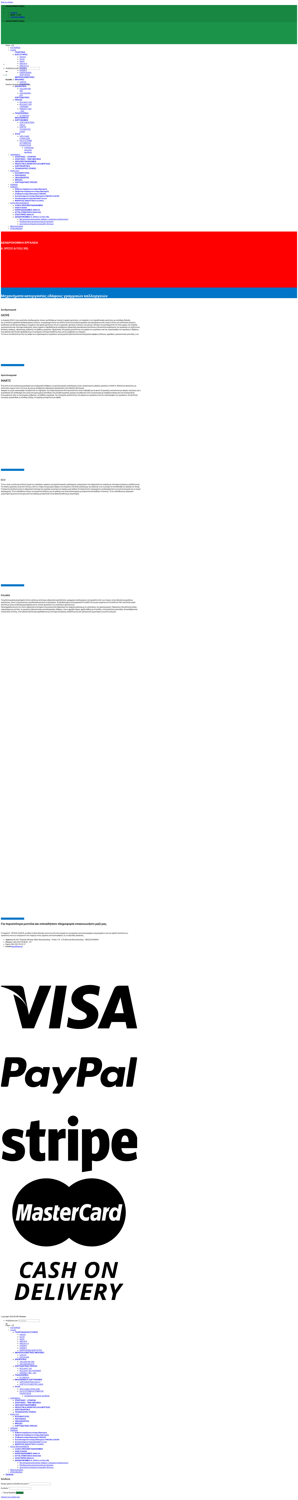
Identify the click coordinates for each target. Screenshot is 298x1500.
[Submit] (6, 71)
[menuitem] (23, 54)
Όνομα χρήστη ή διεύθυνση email (15, 1484)
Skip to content (7, 2)
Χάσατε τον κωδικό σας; (10, 1497)
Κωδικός (5, 1488)
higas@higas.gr (17, 946)
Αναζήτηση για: (12, 68)
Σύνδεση (20, 1493)
